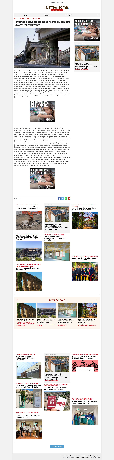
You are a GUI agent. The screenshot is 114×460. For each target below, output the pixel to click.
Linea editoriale (64, 456)
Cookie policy (91, 456)
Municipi (46, 15)
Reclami (78, 456)
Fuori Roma (68, 15)
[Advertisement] (85, 244)
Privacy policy (84, 456)
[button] (17, 300)
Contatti (98, 456)
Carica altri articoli (57, 446)
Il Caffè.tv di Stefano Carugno (82, 457)
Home (25, 15)
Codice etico (72, 456)
